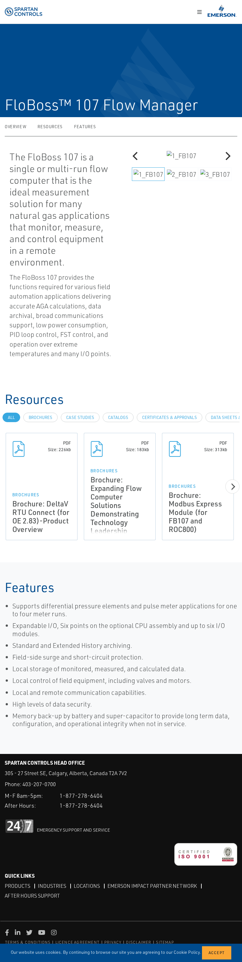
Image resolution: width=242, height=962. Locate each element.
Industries (52, 886)
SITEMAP (165, 942)
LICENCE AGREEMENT (77, 942)
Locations (87, 886)
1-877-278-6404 (81, 795)
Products (17, 886)
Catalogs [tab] (118, 417)
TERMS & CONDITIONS (28, 942)
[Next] (227, 156)
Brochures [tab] (40, 417)
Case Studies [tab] (80, 417)
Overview (15, 126)
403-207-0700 (39, 784)
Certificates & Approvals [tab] (169, 417)
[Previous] (136, 156)
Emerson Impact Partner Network (152, 886)
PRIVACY (112, 942)
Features (85, 126)
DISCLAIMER (138, 942)
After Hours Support (32, 896)
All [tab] (11, 417)
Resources (50, 126)
